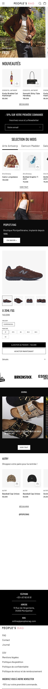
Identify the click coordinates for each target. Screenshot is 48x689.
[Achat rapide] (17, 167)
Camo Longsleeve (10, 177)
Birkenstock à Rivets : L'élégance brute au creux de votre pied (22, 432)
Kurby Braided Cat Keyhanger (10, 94)
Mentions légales (10, 657)
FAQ (4, 635)
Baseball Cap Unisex (11, 494)
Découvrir (24, 104)
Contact (6, 640)
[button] (39, 3)
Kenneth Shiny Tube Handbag (31, 94)
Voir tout (24, 187)
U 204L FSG (8, 310)
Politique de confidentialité (15, 666)
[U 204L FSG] (7, 301)
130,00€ (5, 180)
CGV (4, 652)
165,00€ (26, 98)
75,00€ (25, 182)
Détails (5, 359)
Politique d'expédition (12, 662)
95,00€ (5, 98)
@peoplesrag (24, 514)
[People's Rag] (24, 3)
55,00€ (5, 497)
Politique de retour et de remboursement (22, 671)
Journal (6, 644)
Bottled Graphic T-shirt (31, 178)
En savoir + (12, 240)
